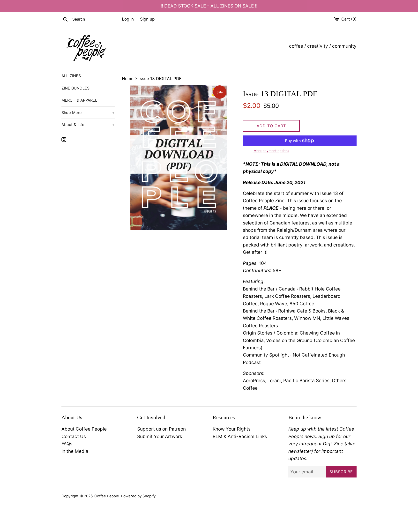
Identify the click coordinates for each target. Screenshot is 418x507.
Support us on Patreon (161, 429)
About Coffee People (84, 429)
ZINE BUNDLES (75, 88)
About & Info (88, 124)
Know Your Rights (232, 429)
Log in (128, 19)
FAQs (66, 444)
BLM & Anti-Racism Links (240, 436)
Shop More (88, 112)
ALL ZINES (71, 75)
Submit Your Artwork (159, 436)
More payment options (271, 151)
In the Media (74, 451)
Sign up (147, 19)
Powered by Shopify (138, 496)
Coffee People (106, 496)
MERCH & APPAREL (79, 100)
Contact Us (73, 436)
